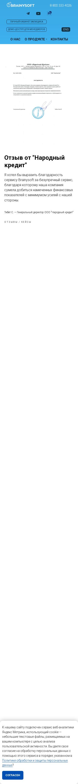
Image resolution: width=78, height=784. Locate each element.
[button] (61, 5)
